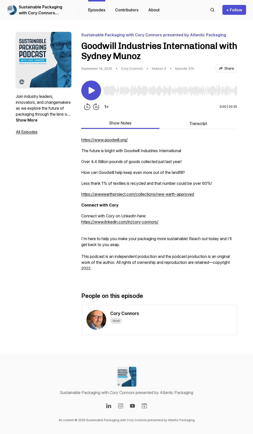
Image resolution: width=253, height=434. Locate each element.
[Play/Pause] (91, 90)
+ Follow (234, 9)
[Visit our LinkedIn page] (108, 405)
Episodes (96, 9)
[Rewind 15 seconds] (87, 106)
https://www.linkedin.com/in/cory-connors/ (119, 221)
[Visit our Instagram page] (120, 405)
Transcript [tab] (198, 123)
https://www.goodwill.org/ (104, 139)
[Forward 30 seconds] (96, 106)
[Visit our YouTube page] (132, 405)
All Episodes (27, 131)
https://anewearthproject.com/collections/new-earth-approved (137, 194)
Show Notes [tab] (120, 123)
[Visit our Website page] (144, 405)
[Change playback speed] (106, 106)
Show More (27, 120)
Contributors (126, 9)
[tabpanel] (159, 206)
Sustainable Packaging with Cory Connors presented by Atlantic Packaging (40, 10)
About (154, 9)
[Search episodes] (212, 10)
